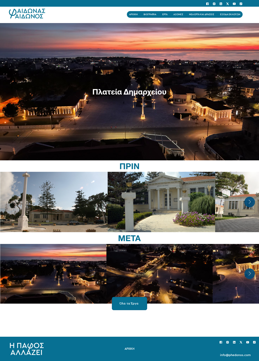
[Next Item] (249, 273)
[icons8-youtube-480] (234, 3)
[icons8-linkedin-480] (221, 3)
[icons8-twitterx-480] (227, 3)
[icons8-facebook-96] (207, 3)
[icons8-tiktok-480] (241, 3)
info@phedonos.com (235, 355)
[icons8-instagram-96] (214, 3)
